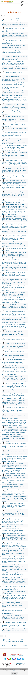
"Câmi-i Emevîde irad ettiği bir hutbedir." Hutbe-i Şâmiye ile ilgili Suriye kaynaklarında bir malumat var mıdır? (13, 30)
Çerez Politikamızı (14, 670)
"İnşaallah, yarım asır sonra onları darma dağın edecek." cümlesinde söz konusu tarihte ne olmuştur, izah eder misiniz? (14, 231)
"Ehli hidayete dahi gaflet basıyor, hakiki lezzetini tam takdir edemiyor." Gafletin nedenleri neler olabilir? (14, 112)
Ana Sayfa (2, 8)
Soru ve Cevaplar (9, 8)
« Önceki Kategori (3, 646)
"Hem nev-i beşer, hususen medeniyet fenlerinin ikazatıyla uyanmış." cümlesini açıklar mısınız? (13, 176)
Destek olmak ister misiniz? (20, 663)
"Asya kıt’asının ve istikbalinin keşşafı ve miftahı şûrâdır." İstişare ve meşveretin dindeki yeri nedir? (13, 477)
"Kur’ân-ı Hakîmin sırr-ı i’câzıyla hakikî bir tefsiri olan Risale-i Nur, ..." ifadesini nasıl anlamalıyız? (13, 47)
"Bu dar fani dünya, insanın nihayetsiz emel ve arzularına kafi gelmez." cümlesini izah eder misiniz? (14, 187)
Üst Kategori (14, 645)
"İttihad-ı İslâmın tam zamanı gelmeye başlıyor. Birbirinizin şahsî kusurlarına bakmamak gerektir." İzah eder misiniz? (14, 465)
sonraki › (8, 635)
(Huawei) (21, 655)
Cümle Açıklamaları (17, 8)
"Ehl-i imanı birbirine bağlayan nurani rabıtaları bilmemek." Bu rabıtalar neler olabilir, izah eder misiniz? (13, 124)
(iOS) (17, 655)
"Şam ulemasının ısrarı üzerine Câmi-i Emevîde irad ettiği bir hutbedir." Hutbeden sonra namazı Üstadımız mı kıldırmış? (14, 24)
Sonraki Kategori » (24, 646)
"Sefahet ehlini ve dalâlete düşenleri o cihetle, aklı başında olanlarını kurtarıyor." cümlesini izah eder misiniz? (12, 52)
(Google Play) (12, 655)
